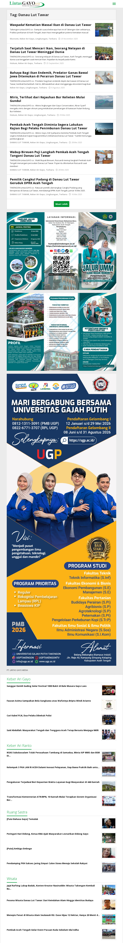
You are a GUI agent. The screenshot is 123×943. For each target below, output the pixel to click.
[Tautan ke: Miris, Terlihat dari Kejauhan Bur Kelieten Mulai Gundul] (104, 101)
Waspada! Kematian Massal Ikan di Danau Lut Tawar (51, 25)
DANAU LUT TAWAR (19, 142)
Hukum (13, 63)
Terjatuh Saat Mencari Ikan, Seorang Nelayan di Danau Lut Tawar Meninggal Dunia (47, 50)
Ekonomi (14, 38)
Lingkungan (41, 38)
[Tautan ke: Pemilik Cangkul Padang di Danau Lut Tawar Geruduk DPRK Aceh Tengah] (104, 184)
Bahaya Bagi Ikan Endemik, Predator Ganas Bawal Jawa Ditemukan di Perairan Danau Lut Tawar (49, 74)
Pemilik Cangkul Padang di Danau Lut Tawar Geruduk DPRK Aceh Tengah (44, 181)
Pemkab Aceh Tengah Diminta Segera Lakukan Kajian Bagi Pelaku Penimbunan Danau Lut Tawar (48, 126)
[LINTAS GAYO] (27, 4)
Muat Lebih (62, 204)
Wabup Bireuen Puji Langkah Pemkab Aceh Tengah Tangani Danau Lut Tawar (49, 154)
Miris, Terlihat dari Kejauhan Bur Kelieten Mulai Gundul (47, 99)
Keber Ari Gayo (27, 38)
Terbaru (53, 38)
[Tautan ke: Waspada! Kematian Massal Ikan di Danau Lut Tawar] (104, 29)
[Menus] (114, 4)
